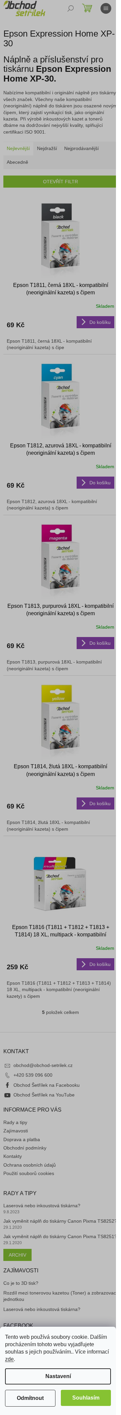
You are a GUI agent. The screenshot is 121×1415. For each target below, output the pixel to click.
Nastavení (58, 1376)
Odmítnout (30, 1398)
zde (9, 1359)
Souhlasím (85, 1398)
